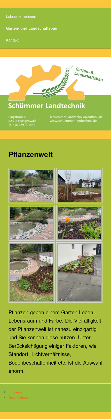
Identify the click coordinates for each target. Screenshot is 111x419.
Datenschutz (18, 397)
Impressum (18, 392)
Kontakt (12, 40)
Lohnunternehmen (21, 16)
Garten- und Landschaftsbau (31, 28)
